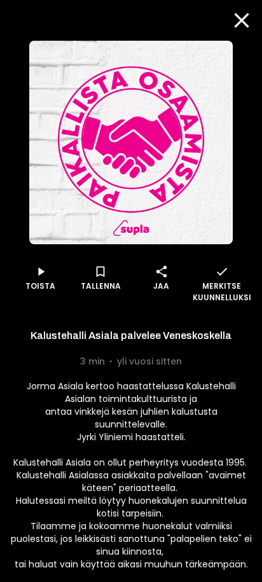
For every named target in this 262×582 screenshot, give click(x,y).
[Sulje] (241, 20)
